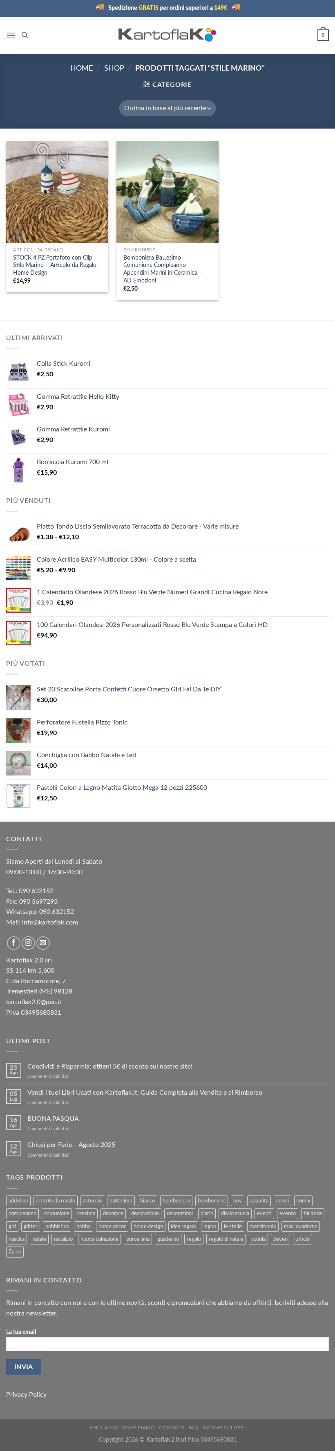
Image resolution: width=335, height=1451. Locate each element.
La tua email (21, 1332)
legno (209, 1226)
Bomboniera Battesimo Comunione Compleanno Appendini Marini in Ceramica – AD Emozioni (162, 269)
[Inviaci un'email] (43, 943)
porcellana (138, 1239)
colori (282, 1200)
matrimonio (263, 1226)
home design (148, 1226)
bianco (147, 1200)
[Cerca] (25, 35)
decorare (113, 1213)
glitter (31, 1226)
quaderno (168, 1239)
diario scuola (235, 1213)
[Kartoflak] (167, 35)
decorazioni (180, 1213)
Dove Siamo (138, 1427)
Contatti (171, 1427)
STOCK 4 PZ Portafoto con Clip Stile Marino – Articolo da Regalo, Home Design (55, 265)
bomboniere (212, 1200)
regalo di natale (226, 1239)
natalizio (63, 1239)
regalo (194, 1239)
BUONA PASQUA (53, 1118)
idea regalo (183, 1226)
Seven (280, 1239)
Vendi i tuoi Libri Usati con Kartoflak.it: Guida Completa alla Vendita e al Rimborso (144, 1092)
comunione (56, 1213)
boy (237, 1200)
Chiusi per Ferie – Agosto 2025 (71, 1145)
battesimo (120, 1200)
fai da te (313, 1213)
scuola (258, 1239)
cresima (86, 1213)
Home (81, 68)
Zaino (15, 1251)
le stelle (233, 1226)
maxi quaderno (300, 1226)
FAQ (193, 1427)
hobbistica (57, 1226)
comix (303, 1200)
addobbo (18, 1200)
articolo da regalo (55, 1200)
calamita (259, 1200)
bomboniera (176, 1200)
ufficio (302, 1239)
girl (12, 1226)
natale (39, 1239)
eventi (264, 1213)
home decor (112, 1226)
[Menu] (11, 35)
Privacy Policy (26, 1394)
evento (287, 1213)
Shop (114, 68)
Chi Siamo (104, 1427)
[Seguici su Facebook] (13, 943)
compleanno (22, 1213)
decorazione (145, 1213)
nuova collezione (99, 1239)
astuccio (92, 1200)
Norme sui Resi (224, 1427)
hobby (83, 1226)
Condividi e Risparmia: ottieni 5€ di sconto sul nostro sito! (110, 1066)
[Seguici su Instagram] (28, 943)
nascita (17, 1239)
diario (207, 1213)
